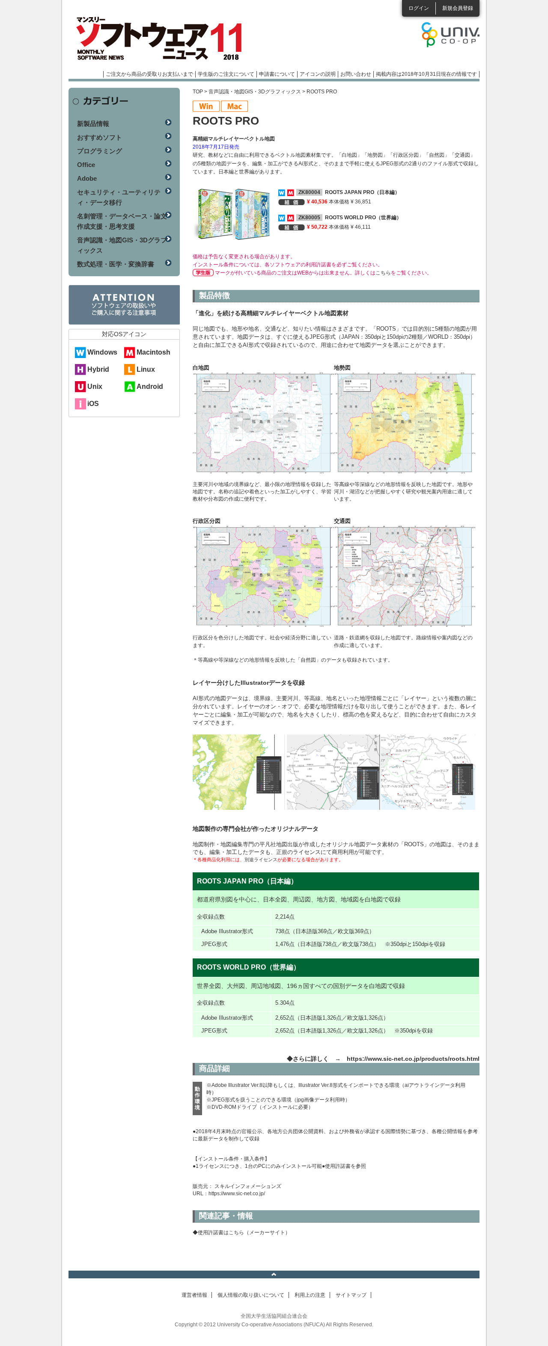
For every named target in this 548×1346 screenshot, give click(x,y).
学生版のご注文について (226, 74)
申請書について (277, 74)
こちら (383, 273)
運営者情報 (194, 1295)
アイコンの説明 (318, 74)
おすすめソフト (99, 137)
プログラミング (99, 151)
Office (86, 164)
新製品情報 (93, 123)
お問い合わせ (355, 74)
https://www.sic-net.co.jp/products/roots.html (413, 1058)
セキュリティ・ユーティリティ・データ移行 (119, 197)
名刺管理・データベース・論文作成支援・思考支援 (122, 221)
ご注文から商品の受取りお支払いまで (149, 74)
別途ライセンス (260, 859)
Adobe (87, 178)
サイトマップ (351, 1295)
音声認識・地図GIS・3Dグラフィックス (254, 92)
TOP (198, 92)
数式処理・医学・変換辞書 (115, 264)
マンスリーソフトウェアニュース (159, 38)
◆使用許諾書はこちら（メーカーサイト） (241, 1233)
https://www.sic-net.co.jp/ (236, 1194)
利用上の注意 (310, 1295)
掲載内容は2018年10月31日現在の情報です (426, 74)
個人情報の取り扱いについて (250, 1295)
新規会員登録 (457, 8)
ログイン (418, 8)
